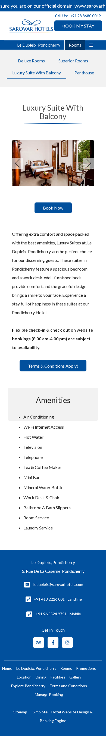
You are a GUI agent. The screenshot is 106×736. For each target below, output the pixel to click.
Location (24, 677)
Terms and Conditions (68, 685)
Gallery (75, 677)
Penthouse (84, 72)
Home (7, 668)
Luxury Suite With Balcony (36, 72)
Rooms (75, 45)
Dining (41, 677)
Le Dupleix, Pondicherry (38, 45)
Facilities (58, 677)
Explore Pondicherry (28, 685)
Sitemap (20, 712)
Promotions (86, 668)
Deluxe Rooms (31, 60)
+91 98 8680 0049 (85, 16)
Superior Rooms (73, 60)
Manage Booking (49, 694)
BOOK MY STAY (78, 25)
